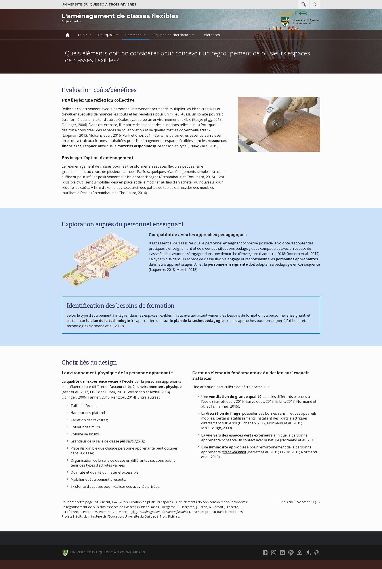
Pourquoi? (106, 34)
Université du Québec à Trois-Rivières (99, 4)
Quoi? (82, 34)
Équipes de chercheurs (172, 34)
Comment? (134, 34)
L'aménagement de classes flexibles (120, 16)
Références (210, 34)
